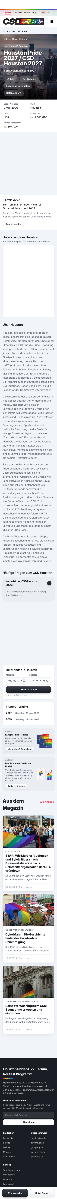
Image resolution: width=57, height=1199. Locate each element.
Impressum (8, 1184)
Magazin (7, 1152)
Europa (6, 1142)
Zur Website (29, 79)
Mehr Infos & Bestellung (20, 749)
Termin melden (13, 224)
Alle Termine (9, 1156)
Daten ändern (13, 93)
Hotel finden (42, 1193)
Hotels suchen (28, 689)
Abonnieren (29, 1122)
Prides (8, 12)
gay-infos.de (37, 1156)
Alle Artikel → (47, 801)
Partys (34, 12)
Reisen (27, 12)
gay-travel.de (37, 1142)
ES (53, 12)
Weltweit (7, 1147)
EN (48, 12)
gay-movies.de (38, 1152)
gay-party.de (37, 1147)
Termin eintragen (11, 1170)
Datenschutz (9, 1174)
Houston (22, 31)
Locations (17, 12)
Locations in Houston (18, 86)
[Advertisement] (28, 4)
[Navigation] (52, 21)
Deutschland (9, 1138)
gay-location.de (38, 1138)
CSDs (5, 31)
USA (13, 31)
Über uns (7, 1179)
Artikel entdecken (16, 786)
